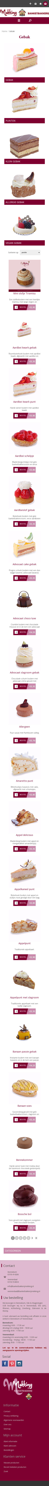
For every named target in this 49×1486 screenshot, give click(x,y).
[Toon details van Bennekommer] (25, 1142)
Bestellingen (9, 1450)
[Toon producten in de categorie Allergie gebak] (24, 174)
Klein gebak (13, 161)
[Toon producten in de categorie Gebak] (24, 52)
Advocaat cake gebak (24, 564)
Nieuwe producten (11, 1462)
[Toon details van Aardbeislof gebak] (25, 492)
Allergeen (24, 726)
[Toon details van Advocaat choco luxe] (25, 601)
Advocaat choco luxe (24, 618)
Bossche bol (24, 1214)
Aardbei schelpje (24, 455)
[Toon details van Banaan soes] (25, 1088)
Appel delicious (24, 835)
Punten (10, 120)
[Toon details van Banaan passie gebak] (25, 1034)
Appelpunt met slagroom (24, 997)
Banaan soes (25, 1105)
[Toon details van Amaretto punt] (25, 763)
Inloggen (35, 3)
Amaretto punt (24, 780)
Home (4, 31)
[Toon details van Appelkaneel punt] (25, 871)
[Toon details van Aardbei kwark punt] (25, 384)
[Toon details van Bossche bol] (25, 1196)
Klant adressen (10, 1445)
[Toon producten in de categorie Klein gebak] (24, 134)
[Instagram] (19, 1364)
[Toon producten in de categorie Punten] (24, 93)
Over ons (7, 1424)
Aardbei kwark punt (24, 401)
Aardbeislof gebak (24, 510)
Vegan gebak (13, 242)
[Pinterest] (12, 1364)
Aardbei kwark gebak (24, 347)
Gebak (9, 79)
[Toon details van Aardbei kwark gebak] (25, 330)
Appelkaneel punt (24, 889)
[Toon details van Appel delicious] (25, 817)
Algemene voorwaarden (14, 1420)
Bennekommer (24, 1159)
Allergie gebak (15, 202)
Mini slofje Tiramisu (24, 293)
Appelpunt (25, 943)
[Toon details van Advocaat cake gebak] (25, 547)
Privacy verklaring (11, 1415)
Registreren (30, 3)
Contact (7, 1411)
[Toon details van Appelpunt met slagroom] (25, 980)
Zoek (6, 1471)
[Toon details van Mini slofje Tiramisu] (25, 276)
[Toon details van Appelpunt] (25, 926)
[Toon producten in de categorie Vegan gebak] (24, 215)
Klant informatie (10, 1441)
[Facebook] (5, 1364)
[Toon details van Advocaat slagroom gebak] (25, 655)
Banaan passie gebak (24, 1051)
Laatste (36, 1238)
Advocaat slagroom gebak (24, 672)
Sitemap (7, 1429)
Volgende (32, 1238)
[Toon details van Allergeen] (25, 709)
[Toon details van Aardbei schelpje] (25, 438)
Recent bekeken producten (15, 1467)
